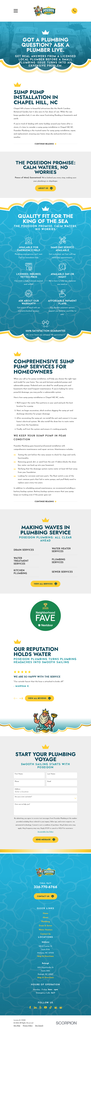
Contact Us (43, 896)
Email (49, 781)
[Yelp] (40, 1007)
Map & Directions (45, 956)
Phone (17, 781)
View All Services (43, 583)
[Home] (44, 11)
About (45, 917)
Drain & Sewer (45, 926)
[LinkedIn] (35, 1007)
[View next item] (21, 698)
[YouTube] (45, 1007)
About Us (43, 188)
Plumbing (45, 922)
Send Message (43, 839)
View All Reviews (37, 698)
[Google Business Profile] (55, 1007)
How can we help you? (22, 804)
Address (17, 789)
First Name (19, 774)
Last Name (51, 774)
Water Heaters (45, 930)
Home (45, 913)
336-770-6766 (45, 886)
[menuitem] (17, 1025)
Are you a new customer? (23, 797)
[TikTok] (50, 1007)
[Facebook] (30, 1007)
